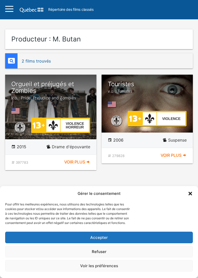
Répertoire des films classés (70, 10)
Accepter (99, 237)
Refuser (99, 251)
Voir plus (75, 161)
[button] (190, 193)
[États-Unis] (16, 111)
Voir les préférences (99, 265)
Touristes (121, 87)
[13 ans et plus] (39, 124)
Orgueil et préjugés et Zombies (43, 90)
